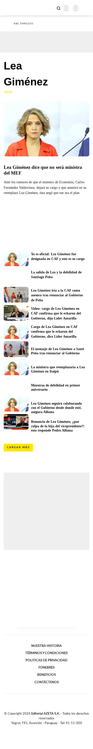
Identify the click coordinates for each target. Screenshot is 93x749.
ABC (13, 7)
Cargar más (18, 447)
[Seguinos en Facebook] (39, 729)
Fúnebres (46, 667)
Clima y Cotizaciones (50, 7)
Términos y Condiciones (46, 653)
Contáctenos (46, 682)
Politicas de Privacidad (46, 660)
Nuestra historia (46, 645)
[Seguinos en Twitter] (45, 729)
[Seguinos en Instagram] (55, 729)
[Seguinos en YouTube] (50, 729)
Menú (86, 8)
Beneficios (46, 674)
